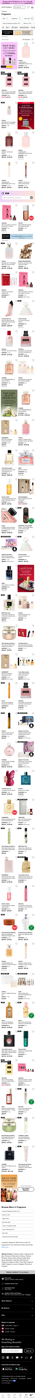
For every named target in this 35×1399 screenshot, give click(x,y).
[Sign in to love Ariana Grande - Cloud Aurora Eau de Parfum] (33, 537)
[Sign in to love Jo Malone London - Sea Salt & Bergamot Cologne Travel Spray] (33, 1118)
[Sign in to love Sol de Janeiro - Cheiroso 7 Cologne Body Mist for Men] (33, 1031)
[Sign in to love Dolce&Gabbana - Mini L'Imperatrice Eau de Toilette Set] (33, 479)
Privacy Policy (5, 1378)
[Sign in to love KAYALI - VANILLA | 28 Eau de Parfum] (16, 132)
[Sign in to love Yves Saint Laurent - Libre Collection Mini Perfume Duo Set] (33, 654)
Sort (7, 27)
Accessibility (22, 1378)
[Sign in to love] (33, 72)
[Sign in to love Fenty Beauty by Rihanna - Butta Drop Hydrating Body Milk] (33, 915)
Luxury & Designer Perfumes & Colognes (17, 1265)
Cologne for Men (18, 1254)
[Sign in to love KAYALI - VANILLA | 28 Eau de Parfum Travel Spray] (33, 163)
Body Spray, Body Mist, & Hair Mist (16, 1259)
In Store (15, 27)
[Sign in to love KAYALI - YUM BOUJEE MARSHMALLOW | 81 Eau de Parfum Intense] (33, 43)
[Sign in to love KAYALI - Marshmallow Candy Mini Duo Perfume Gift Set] (33, 360)
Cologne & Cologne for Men (10, 1262)
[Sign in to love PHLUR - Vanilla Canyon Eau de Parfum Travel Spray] (16, 713)
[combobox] (19, 7)
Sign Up (28, 1351)
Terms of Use (13, 1378)
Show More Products (26, 1189)
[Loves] (28, 7)
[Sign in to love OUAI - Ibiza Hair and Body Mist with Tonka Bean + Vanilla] (16, 1089)
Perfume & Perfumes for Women (15, 1256)
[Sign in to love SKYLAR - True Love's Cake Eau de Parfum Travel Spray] (33, 1089)
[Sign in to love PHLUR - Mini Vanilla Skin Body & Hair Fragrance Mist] (33, 205)
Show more (5, 1247)
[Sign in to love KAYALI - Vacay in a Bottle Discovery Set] (16, 974)
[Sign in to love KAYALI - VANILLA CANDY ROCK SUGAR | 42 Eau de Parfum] (33, 420)
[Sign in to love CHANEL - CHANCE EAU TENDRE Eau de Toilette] (16, 742)
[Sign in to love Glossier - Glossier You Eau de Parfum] (16, 331)
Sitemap (29, 1378)
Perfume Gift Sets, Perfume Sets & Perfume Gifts (16, 1257)
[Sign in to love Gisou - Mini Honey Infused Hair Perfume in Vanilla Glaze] (33, 1003)
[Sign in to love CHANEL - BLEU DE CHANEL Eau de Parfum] (16, 1146)
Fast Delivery (25, 27)
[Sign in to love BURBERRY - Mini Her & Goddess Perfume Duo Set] (16, 654)
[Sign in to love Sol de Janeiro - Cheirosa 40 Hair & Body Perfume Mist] (16, 886)
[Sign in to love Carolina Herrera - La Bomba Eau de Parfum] (16, 771)
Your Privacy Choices (7, 1380)
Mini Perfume (24, 1260)
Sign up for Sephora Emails (11, 1347)
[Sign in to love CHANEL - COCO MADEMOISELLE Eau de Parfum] (33, 390)
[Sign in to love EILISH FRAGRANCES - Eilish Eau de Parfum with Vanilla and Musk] (33, 243)
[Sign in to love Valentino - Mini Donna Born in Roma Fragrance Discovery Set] (33, 1060)
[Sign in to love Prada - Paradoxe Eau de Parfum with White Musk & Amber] (16, 508)
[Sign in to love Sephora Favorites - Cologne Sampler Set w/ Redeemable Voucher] (33, 713)
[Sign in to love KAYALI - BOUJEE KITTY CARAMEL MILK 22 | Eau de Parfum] (16, 243)
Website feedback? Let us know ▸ (17, 1272)
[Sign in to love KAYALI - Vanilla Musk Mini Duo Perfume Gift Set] (33, 595)
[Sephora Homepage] (6, 7)
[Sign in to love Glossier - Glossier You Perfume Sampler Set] (16, 272)
